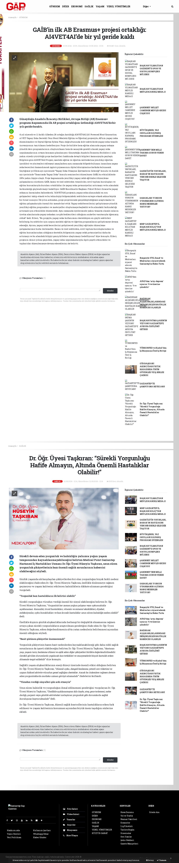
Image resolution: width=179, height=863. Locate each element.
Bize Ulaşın (72, 835)
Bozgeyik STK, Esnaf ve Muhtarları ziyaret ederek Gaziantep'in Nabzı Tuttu (152, 261)
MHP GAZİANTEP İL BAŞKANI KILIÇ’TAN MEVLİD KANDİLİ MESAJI (153, 227)
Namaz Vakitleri (129, 819)
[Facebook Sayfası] (8, 820)
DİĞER (65, 6)
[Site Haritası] (38, 820)
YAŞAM (100, 6)
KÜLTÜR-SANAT (100, 833)
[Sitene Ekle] (43, 820)
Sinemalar (126, 833)
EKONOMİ (76, 6)
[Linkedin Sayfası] (28, 820)
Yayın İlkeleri (14, 834)
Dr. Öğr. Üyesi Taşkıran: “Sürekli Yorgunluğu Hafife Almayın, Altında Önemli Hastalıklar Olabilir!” (152, 409)
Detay (151, 860)
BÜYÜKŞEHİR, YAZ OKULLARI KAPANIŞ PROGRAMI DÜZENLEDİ (151, 133)
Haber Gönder (39, 837)
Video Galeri (72, 814)
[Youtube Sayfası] (23, 820)
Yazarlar (70, 819)
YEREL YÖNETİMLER (118, 6)
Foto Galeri (72, 809)
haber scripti (116, 856)
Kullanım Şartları (42, 830)
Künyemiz (72, 830)
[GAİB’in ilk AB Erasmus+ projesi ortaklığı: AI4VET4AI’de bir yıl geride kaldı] (64, 82)
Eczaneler (125, 822)
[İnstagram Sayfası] (18, 820)
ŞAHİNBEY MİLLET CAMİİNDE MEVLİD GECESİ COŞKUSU (153, 110)
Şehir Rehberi (127, 840)
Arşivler (71, 824)
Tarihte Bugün (127, 829)
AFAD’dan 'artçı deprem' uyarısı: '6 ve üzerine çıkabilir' (151, 284)
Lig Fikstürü (126, 826)
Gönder (110, 291)
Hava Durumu (127, 812)
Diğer (146, 6)
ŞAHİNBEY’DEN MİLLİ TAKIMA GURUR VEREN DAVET (152, 152)
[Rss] (33, 820)
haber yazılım (130, 856)
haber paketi (103, 856)
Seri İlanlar (126, 836)
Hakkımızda (13, 830)
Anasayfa (12, 17)
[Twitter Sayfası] (13, 820)
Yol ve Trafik (127, 815)
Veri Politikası (14, 837)
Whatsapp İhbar (41, 834)
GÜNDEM (54, 6)
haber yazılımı (89, 856)
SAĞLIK (89, 6)
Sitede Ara (154, 812)
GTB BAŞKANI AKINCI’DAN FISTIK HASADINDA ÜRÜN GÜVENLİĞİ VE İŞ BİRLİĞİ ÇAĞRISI (152, 369)
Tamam (162, 860)
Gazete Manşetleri (129, 843)
